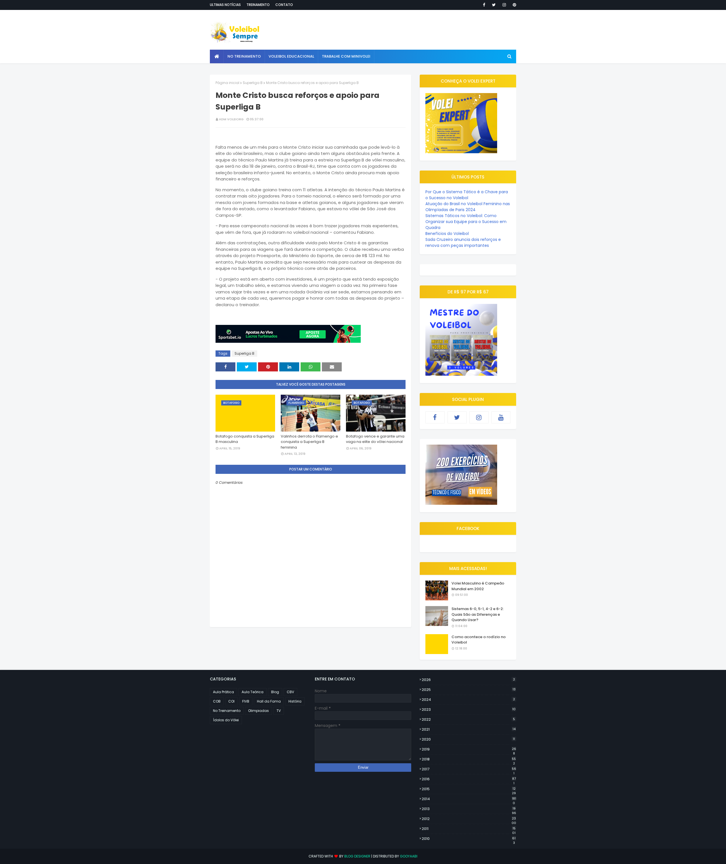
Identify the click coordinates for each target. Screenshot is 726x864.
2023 (469, 709)
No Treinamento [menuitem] (244, 56)
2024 (468, 699)
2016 (469, 779)
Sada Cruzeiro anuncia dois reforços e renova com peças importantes (463, 242)
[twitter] (494, 5)
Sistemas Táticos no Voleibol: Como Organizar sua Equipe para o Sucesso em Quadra (465, 221)
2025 (469, 689)
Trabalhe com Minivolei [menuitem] (346, 56)
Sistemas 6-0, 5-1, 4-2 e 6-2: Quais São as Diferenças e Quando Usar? (477, 614)
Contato (284, 4)
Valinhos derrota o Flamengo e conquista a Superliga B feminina (309, 442)
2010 (469, 839)
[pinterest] (513, 5)
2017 (469, 769)
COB (217, 701)
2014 (469, 799)
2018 (469, 759)
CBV (290, 691)
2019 (469, 749)
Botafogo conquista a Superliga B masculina (245, 439)
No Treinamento (226, 710)
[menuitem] (217, 56)
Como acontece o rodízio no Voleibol (478, 639)
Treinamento (258, 4)
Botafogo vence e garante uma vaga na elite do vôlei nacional (375, 439)
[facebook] (484, 5)
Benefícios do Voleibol (447, 233)
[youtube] (501, 417)
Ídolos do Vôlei (226, 720)
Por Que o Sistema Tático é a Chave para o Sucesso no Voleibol (466, 195)
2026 (468, 679)
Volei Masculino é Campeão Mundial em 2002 (477, 586)
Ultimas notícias (225, 4)
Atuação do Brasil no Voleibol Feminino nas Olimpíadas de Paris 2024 (467, 207)
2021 (469, 729)
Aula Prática (223, 691)
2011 (469, 829)
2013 (469, 809)
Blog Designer (357, 856)
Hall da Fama (269, 701)
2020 (468, 739)
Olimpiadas (258, 710)
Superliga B (253, 82)
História (294, 701)
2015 (469, 789)
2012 (469, 819)
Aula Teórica (252, 691)
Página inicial (227, 82)
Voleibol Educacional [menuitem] (291, 56)
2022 (468, 719)
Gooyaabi (408, 856)
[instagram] (504, 5)
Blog (275, 691)
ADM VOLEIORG (231, 119)
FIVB (245, 701)
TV (279, 710)
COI (231, 701)
